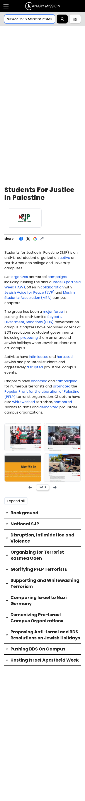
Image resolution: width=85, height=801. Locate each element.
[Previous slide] (30, 487)
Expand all (16, 500)
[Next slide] (55, 487)
